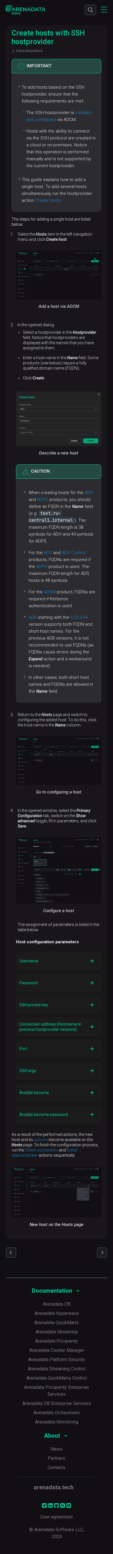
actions (41, 1139)
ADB (33, 617)
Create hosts (48, 200)
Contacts (56, 1467)
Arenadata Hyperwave (56, 1313)
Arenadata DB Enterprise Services (56, 1403)
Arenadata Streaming (57, 1332)
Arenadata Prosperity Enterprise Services (56, 1391)
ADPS (42, 499)
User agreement (56, 1517)
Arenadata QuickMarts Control (56, 1378)
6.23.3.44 (79, 617)
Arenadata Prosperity (56, 1341)
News (57, 1449)
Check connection (41, 1150)
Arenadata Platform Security (56, 1359)
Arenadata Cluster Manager (56, 1350)
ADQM (50, 592)
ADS (48, 552)
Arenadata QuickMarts (56, 1322)
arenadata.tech (54, 1487)
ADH (89, 492)
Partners (56, 1458)
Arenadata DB (56, 1304)
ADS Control (73, 552)
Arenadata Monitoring (56, 1422)
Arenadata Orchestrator (56, 1412)
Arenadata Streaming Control (56, 1369)
